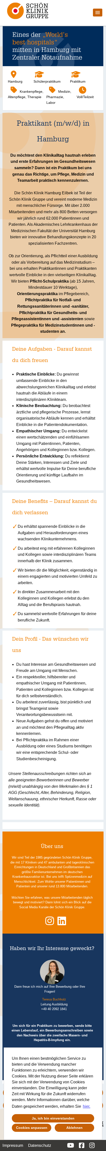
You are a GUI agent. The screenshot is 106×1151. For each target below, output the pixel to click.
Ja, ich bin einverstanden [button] (53, 1118)
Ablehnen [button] (74, 1128)
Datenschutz (39, 1145)
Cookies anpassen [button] (31, 1128)
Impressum (12, 1145)
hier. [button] (86, 1106)
